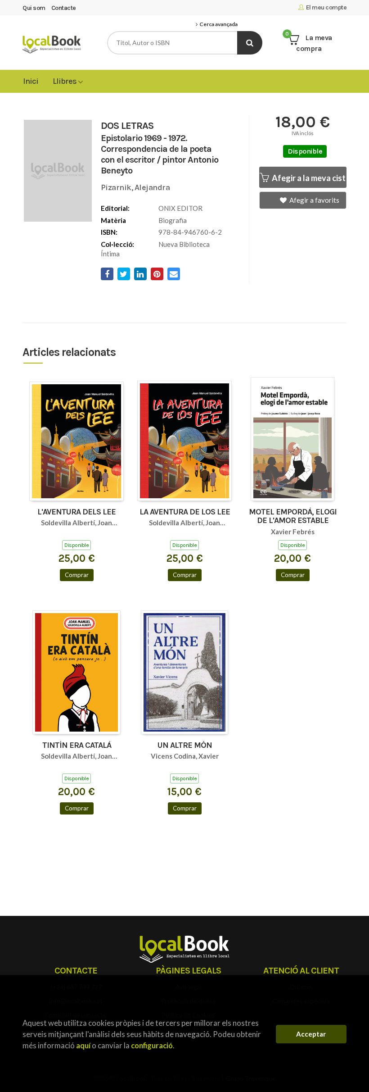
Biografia (172, 220)
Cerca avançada (217, 24)
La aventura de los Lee (185, 512)
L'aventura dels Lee (76, 512)
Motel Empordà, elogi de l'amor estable (293, 517)
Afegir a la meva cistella (308, 178)
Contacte (63, 8)
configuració (152, 1045)
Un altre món (185, 745)
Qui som (33, 8)
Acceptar (311, 1034)
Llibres (65, 81)
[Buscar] (249, 43)
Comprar (77, 574)
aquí (83, 1045)
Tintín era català (76, 745)
